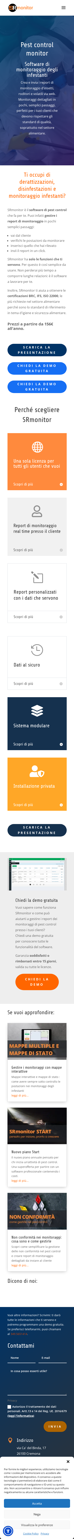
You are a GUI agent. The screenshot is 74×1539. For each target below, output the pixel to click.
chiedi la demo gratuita (37, 368)
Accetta (37, 1503)
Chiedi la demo (37, 982)
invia (55, 1426)
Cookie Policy (31, 1533)
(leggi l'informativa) (20, 1416)
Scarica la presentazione (37, 830)
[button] (68, 1462)
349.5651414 (19, 1334)
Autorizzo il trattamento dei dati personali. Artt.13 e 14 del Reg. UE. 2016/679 (37, 1411)
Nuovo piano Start (25, 1152)
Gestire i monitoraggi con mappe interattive (36, 1069)
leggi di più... (20, 1095)
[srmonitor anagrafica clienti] (37, 889)
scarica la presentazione (37, 350)
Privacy (45, 1533)
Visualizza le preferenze (37, 1525)
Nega (37, 1514)
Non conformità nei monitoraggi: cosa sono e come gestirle (36, 1239)
